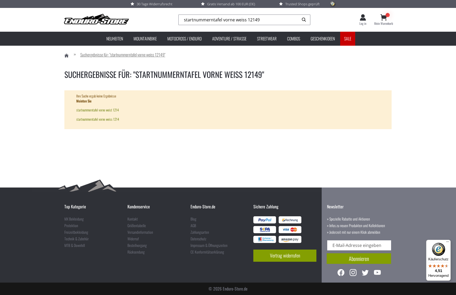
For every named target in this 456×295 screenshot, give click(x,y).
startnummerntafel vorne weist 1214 (97, 110)
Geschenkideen (323, 38)
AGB (193, 225)
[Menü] (447, 243)
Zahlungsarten (200, 232)
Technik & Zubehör (76, 238)
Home (66, 56)
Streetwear (267, 38)
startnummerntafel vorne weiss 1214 (97, 119)
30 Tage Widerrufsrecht (154, 4)
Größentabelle (136, 225)
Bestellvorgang (137, 245)
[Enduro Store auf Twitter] (365, 273)
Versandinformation (140, 232)
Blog (193, 219)
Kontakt (132, 219)
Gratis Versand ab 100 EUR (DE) (231, 4)
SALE (347, 38)
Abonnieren (359, 259)
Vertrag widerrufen (285, 255)
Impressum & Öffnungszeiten (209, 245)
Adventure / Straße (229, 38)
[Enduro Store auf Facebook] (341, 273)
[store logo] (96, 20)
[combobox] (244, 20)
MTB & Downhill (74, 245)
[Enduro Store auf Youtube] (377, 273)
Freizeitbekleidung (76, 232)
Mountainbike (145, 38)
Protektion (71, 225)
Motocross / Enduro (184, 38)
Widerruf (133, 238)
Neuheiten (114, 38)
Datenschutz (198, 238)
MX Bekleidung (74, 219)
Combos (293, 38)
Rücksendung (136, 252)
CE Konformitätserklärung (207, 252)
